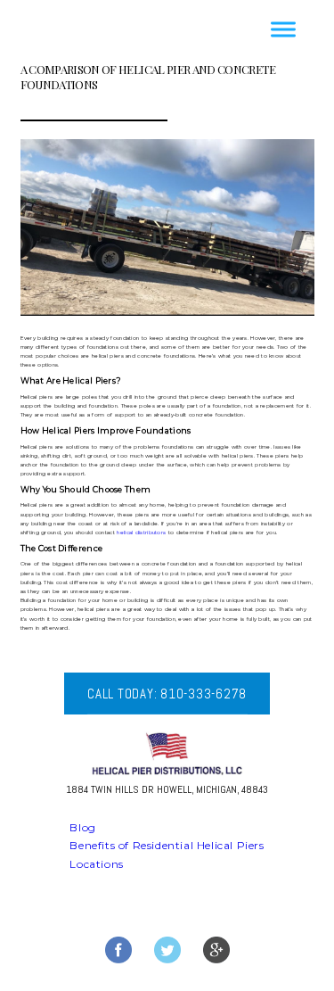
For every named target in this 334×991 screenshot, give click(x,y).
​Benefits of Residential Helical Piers (166, 845)
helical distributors (141, 532)
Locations (96, 864)
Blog (82, 827)
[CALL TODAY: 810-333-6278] (167, 711)
